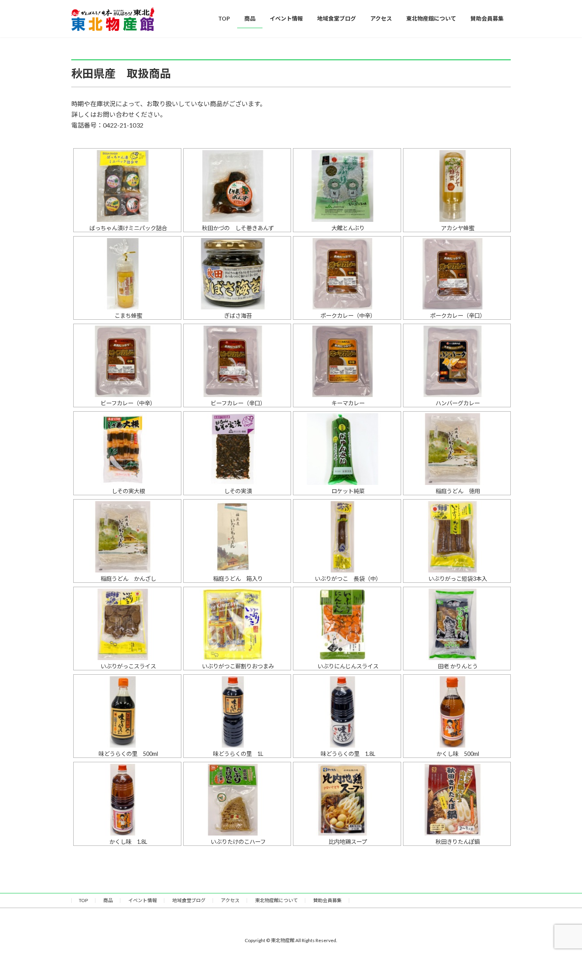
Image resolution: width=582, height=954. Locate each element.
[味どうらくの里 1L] (237, 712)
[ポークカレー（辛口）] (457, 273)
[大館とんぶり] (347, 185)
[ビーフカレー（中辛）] (127, 361)
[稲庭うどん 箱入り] (237, 536)
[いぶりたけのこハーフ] (237, 799)
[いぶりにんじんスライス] (347, 624)
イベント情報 (142, 900)
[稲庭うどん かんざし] (127, 536)
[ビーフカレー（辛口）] (237, 361)
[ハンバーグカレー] (457, 361)
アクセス (230, 900)
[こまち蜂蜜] (127, 273)
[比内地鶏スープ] (347, 799)
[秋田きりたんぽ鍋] (457, 799)
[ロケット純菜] (347, 449)
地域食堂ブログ (188, 900)
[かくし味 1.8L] (127, 799)
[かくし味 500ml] (457, 712)
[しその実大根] (127, 449)
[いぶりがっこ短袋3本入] (457, 536)
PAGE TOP (561, 917)
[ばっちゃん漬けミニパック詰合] (127, 185)
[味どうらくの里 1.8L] (347, 712)
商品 (108, 900)
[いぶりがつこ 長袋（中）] (347, 536)
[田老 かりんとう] (457, 624)
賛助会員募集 (327, 900)
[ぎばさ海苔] (237, 273)
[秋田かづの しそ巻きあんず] (237, 185)
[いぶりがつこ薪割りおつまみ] (237, 624)
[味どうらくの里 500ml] (127, 712)
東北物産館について (276, 900)
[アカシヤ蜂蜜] (457, 185)
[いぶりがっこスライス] (127, 624)
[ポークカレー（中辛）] (347, 273)
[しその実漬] (237, 449)
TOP (83, 900)
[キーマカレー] (347, 361)
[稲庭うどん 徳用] (457, 449)
